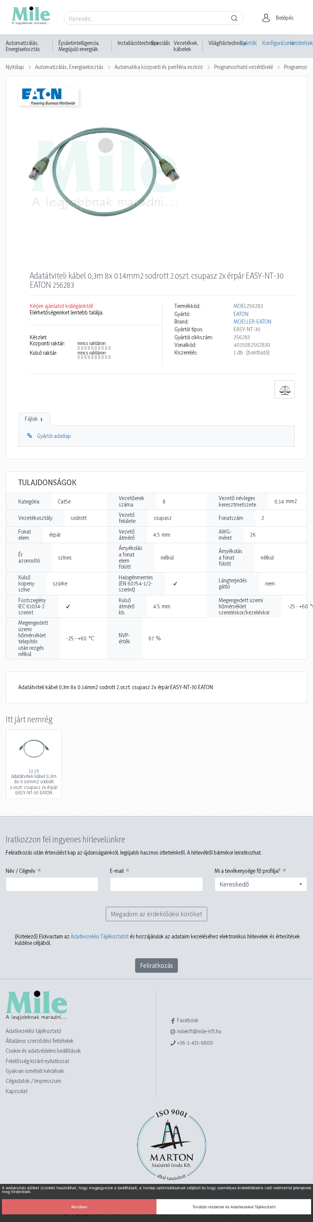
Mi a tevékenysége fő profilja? (248, 871)
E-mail (117, 871)
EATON (241, 314)
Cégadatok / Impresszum (33, 1081)
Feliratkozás (156, 965)
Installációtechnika (138, 43)
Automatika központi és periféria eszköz (159, 67)
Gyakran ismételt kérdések (35, 1071)
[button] (280, 18)
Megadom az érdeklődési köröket (156, 914)
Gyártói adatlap (54, 436)
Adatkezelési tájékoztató (33, 1031)
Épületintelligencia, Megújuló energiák (79, 46)
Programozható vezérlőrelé (243, 67)
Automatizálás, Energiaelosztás (23, 46)
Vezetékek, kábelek (186, 46)
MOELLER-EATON (252, 322)
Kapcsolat (16, 1091)
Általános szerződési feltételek (40, 1041)
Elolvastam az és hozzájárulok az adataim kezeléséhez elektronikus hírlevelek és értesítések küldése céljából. (157, 939)
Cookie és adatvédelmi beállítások (43, 1050)
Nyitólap (15, 67)
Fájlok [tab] (33, 418)
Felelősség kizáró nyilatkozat (37, 1061)
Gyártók (248, 43)
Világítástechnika (227, 43)
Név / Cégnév (20, 871)
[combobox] (261, 884)
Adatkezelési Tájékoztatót (100, 936)
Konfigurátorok (273, 43)
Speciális (160, 43)
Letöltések (298, 43)
